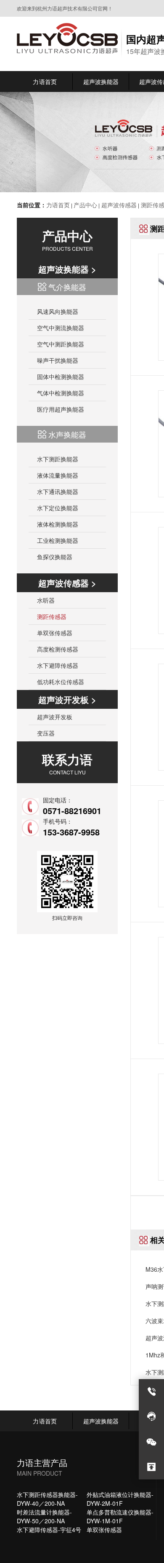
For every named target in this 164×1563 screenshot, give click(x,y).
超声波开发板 (54, 717)
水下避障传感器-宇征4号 (49, 1529)
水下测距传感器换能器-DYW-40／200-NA (47, 1498)
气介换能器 (67, 286)
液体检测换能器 (57, 524)
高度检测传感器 (57, 649)
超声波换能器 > (67, 269)
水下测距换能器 (57, 459)
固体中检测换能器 (60, 376)
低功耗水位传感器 (60, 681)
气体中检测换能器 (60, 393)
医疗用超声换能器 (60, 409)
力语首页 (58, 205)
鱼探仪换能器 (54, 556)
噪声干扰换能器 (57, 360)
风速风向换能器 (57, 311)
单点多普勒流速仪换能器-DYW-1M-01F (120, 1516)
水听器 (46, 600)
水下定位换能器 (57, 508)
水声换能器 (67, 434)
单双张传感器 (54, 633)
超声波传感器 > (67, 583)
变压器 (46, 733)
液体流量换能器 (57, 475)
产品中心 (85, 205)
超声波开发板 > (67, 699)
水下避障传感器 (57, 665)
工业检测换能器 (57, 540)
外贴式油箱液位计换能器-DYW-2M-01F (120, 1498)
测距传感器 (51, 616)
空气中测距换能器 (60, 344)
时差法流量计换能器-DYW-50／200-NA (44, 1516)
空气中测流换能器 (60, 327)
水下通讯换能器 (57, 491)
